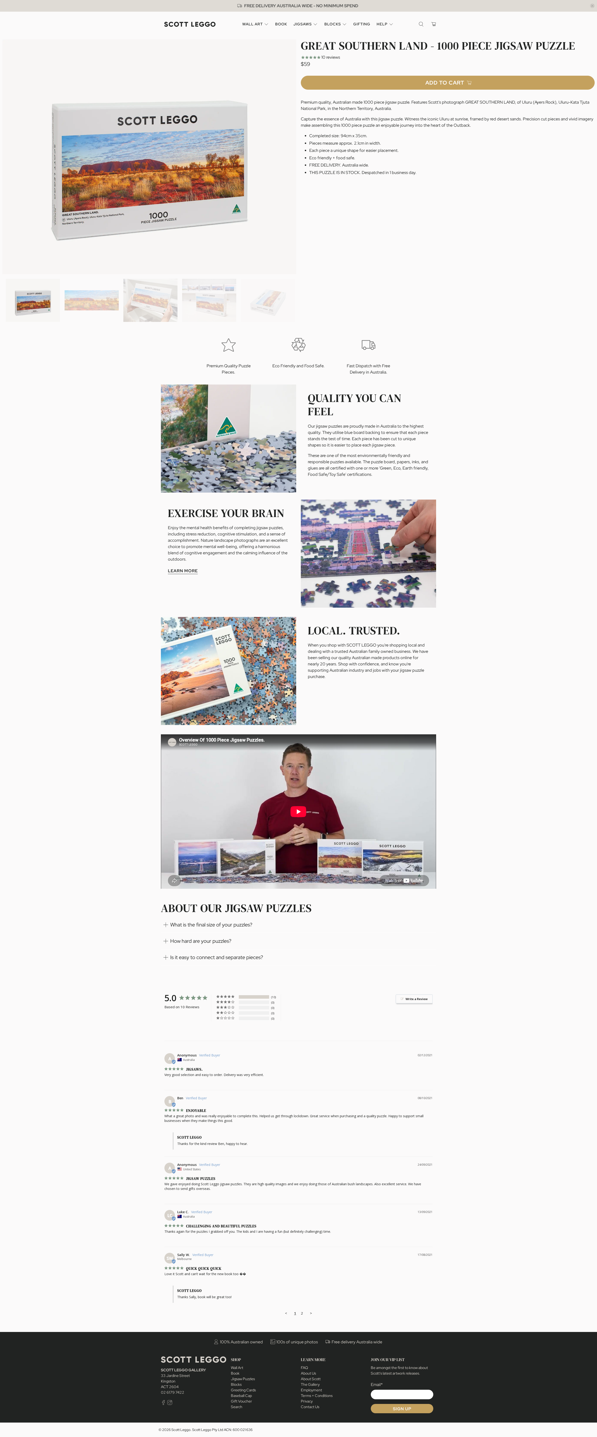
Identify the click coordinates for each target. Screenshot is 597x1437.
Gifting (361, 24)
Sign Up (402, 1408)
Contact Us (310, 1406)
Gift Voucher (241, 1401)
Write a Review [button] (417, 999)
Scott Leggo (181, 1429)
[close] (592, 5)
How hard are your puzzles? (200, 941)
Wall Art (252, 24)
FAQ (304, 1367)
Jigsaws (302, 24)
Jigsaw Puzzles (243, 1378)
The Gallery (310, 1384)
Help (382, 24)
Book (281, 24)
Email (377, 1384)
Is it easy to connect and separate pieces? (216, 957)
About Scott (311, 1378)
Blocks (332, 24)
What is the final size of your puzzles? (211, 924)
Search (236, 1406)
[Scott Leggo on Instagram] (169, 1403)
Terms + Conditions (317, 1395)
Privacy (307, 1401)
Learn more (183, 570)
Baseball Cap (241, 1395)
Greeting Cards (243, 1390)
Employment (311, 1390)
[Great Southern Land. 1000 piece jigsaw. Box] (149, 156)
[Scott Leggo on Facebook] (163, 1403)
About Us (308, 1373)
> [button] (311, 1313)
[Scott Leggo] (189, 24)
